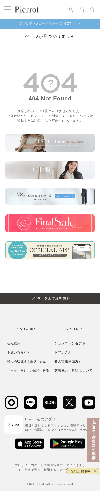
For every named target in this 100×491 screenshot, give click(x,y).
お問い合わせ (64, 352)
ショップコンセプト (70, 343)
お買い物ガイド (18, 352)
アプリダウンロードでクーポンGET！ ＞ (50, 23)
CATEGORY (26, 329)
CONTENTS (73, 329)
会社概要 (13, 343)
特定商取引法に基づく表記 (26, 361)
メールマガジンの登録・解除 (28, 370)
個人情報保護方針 (68, 361)
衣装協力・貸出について (73, 370)
